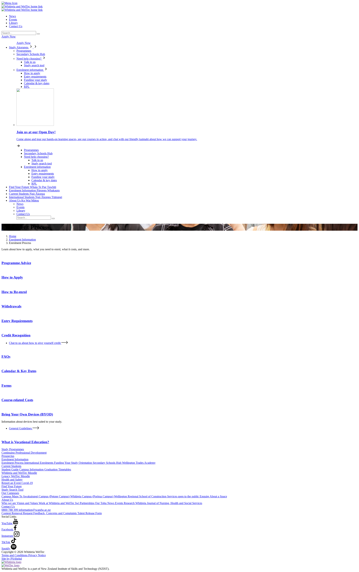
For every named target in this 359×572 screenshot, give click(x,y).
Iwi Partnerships (85, 503)
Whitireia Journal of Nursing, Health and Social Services (168, 503)
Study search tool (34, 65)
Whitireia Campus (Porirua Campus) (92, 496)
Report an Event (11, 483)
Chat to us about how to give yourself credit (35, 343)
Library (13, 22)
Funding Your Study (66, 462)
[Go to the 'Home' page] (22, 6)
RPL (27, 86)
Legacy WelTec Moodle (15, 476)
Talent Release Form (89, 513)
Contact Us (15, 26)
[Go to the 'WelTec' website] (10, 565)
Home (12, 236)
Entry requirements (35, 76)
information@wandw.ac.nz (35, 509)
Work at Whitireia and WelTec (57, 503)
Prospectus (7, 456)
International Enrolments (39, 462)
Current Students (27, 193)
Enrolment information (30, 69)
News (12, 16)
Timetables (64, 469)
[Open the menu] (179, 3)
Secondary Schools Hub (30, 54)
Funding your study (35, 80)
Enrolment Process (12, 462)
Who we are (9, 503)
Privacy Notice (37, 555)
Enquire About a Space (213, 496)
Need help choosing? (29, 58)
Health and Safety (12, 479)
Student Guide (10, 469)
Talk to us (30, 62)
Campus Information (31, 469)
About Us (24, 200)
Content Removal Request (17, 513)
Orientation (86, 462)
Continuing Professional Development (24, 452)
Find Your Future (32, 187)
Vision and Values (28, 503)
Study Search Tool (12, 489)
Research (129, 503)
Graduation (51, 469)
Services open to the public (183, 496)
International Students (35, 197)
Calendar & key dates (36, 83)
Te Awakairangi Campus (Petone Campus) (44, 496)
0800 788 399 (10, 509)
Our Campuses (10, 493)
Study (18, 47)
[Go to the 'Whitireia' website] (11, 562)
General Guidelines (21, 428)
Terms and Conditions (14, 555)
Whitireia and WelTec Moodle (19, 472)
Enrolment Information (34, 190)
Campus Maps (10, 496)
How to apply (32, 73)
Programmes (23, 50)
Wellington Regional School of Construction (140, 496)
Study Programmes (12, 449)
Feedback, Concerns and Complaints (55, 513)
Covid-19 (27, 483)
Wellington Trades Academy (139, 462)
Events (13, 19)
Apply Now (8, 36)
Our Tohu (101, 503)
